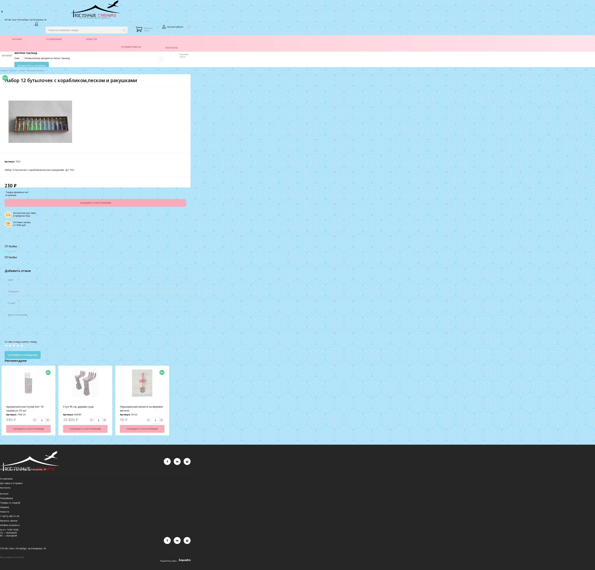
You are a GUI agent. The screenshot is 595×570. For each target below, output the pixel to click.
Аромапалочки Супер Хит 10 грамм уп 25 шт (25, 408)
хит (48, 372)
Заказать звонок (9, 520)
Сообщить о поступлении (95, 202)
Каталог (7, 55)
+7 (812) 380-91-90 (9, 516)
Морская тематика (35, 70)
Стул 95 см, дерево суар (78, 406)
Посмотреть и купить (32, 65)
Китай (22, 70)
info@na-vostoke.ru (10, 525)
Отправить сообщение (22, 355)
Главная (3, 70)
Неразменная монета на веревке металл (141, 408)
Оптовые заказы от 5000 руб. (22, 224)
